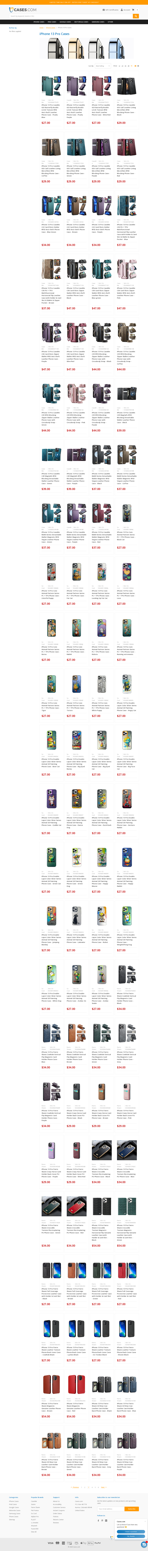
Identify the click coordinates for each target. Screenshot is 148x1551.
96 (131, 66)
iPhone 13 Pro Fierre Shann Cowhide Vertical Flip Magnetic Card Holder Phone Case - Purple (51, 1115)
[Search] (136, 16)
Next (103, 1487)
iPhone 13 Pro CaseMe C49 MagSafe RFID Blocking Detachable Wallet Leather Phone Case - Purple (76, 478)
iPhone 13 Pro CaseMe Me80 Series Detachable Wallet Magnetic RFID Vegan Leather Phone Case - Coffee (127, 478)
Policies (55, 1516)
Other (110, 22)
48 (128, 66)
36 (125, 66)
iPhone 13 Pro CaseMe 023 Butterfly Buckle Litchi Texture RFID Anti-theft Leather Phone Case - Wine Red (101, 110)
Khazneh (34, 1526)
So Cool (34, 1513)
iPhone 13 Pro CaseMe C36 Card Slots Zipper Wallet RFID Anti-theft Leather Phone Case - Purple (51, 356)
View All (33, 1532)
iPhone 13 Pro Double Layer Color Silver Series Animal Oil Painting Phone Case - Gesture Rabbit (127, 823)
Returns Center (58, 1520)
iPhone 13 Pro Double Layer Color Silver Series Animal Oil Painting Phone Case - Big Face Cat (127, 764)
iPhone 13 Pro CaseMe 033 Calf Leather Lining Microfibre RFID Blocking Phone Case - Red (126, 171)
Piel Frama (35, 1510)
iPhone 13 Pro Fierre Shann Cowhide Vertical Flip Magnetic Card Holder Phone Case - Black (126, 998)
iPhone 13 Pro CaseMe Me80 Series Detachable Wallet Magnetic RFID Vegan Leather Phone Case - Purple (76, 537)
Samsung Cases (98, 22)
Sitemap (12, 1520)
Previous (75, 1487)
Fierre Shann (35, 1507)
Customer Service (59, 1507)
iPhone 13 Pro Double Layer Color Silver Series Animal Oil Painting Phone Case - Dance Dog (76, 823)
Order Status (57, 1513)
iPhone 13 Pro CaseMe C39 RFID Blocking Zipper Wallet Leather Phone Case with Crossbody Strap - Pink (76, 417)
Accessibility (57, 1504)
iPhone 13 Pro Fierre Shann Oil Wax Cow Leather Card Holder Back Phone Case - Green (75, 1464)
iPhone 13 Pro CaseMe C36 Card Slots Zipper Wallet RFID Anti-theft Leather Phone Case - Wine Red (76, 356)
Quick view (51, 86)
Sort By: (91, 66)
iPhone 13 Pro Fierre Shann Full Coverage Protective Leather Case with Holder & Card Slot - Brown (77, 1294)
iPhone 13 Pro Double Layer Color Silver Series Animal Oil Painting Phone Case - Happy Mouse (101, 881)
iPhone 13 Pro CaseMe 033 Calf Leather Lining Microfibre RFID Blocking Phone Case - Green (76, 171)
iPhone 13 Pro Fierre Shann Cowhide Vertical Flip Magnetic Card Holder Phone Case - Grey (126, 1057)
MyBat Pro (35, 1516)
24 (122, 66)
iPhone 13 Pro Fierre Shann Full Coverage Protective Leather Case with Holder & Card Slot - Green (102, 1294)
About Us (56, 1501)
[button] (144, 1544)
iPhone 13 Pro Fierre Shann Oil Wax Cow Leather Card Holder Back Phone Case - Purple (125, 1464)
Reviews (56, 1523)
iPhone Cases (39, 22)
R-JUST (33, 1520)
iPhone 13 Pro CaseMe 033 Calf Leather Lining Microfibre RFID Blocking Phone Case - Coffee (51, 171)
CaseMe (34, 1501)
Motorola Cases (81, 22)
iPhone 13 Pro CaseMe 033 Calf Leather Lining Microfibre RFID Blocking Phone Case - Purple (101, 171)
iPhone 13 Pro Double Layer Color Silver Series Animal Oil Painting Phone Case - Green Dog (76, 881)
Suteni (33, 1504)
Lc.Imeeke (34, 1523)
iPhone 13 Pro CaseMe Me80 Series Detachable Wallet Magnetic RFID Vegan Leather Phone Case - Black (102, 478)
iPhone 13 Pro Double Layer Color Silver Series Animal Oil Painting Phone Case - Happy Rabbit (127, 881)
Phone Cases (13, 1516)
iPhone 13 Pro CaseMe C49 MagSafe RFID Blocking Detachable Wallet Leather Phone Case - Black (126, 417)
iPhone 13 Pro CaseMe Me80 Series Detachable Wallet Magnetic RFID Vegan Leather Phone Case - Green (51, 537)
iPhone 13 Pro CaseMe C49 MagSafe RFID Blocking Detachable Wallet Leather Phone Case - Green (51, 478)
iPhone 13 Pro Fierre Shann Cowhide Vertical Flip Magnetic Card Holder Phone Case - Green (101, 1057)
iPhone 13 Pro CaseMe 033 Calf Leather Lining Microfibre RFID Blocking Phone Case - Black (126, 110)
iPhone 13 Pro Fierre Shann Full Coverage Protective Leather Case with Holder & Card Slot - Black (51, 1294)
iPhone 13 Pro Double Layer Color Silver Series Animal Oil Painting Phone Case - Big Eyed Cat (101, 764)
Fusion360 (34, 1529)
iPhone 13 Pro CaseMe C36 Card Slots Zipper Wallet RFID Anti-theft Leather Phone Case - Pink (126, 293)
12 (119, 66)
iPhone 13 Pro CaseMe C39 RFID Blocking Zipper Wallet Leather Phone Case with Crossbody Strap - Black (101, 356)
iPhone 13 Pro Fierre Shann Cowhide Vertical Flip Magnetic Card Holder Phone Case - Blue (51, 1057)
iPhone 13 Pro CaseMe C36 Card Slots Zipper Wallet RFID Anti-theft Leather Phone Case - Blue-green (101, 293)
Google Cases (65, 22)
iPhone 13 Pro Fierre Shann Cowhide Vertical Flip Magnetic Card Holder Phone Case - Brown (76, 1057)
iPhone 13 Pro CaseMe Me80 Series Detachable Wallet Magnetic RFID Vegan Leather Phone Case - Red (102, 537)
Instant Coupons (59, 1510)
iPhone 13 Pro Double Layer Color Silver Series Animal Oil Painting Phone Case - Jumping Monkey (51, 940)
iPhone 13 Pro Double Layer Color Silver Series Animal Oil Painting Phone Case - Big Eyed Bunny (76, 764)
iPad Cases (52, 22)
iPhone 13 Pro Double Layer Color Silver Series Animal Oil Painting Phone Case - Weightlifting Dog (127, 940)
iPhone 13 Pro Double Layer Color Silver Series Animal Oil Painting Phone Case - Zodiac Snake (101, 998)
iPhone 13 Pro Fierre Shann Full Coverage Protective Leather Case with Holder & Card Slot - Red (127, 1294)
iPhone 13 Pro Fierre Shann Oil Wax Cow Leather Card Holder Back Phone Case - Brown (50, 1464)
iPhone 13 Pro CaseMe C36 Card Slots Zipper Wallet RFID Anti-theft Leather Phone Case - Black (76, 293)
